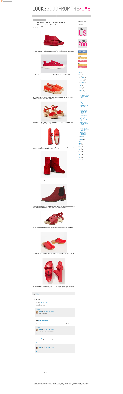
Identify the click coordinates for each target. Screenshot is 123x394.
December (82, 77)
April (81, 90)
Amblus (40, 311)
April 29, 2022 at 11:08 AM (46, 338)
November (82, 79)
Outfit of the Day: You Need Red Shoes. (84, 100)
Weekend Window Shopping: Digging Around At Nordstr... (84, 92)
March (81, 136)
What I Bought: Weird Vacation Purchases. (84, 108)
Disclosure (54, 16)
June (81, 87)
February (82, 137)
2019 (80, 144)
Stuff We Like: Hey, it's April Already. (84, 106)
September (82, 82)
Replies (38, 309)
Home (48, 16)
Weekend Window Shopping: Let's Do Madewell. (84, 123)
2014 (80, 152)
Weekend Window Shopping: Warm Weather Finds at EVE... (83, 112)
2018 (80, 146)
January (81, 139)
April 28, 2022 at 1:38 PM (45, 302)
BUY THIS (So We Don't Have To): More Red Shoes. (84, 96)
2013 (80, 154)
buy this (37, 294)
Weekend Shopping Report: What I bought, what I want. (84, 129)
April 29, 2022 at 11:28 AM (49, 311)
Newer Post (35, 374)
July (81, 85)
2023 (80, 74)
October (81, 80)
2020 (80, 143)
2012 (80, 156)
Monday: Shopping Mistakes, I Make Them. (83, 119)
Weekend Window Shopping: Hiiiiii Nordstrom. (83, 102)
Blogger (66, 390)
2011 (80, 157)
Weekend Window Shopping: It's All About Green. (83, 133)
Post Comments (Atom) (42, 376)
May (81, 88)
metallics (57, 287)
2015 (80, 151)
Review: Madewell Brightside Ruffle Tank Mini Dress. (84, 116)
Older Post (73, 374)
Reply (37, 306)
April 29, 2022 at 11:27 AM (49, 329)
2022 (80, 76)
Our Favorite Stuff (67, 16)
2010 (80, 159)
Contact (74, 16)
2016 (80, 149)
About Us (59, 16)
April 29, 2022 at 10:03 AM (43, 320)
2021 (80, 141)
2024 (80, 72)
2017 (80, 148)
